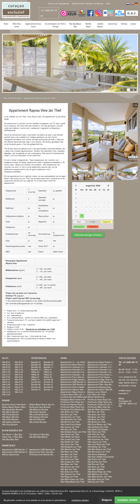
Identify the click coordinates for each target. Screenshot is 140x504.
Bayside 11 (48, 367)
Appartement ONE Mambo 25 (42, 449)
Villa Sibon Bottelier (96, 469)
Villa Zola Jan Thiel (96, 481)
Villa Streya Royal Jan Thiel (99, 471)
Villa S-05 (6, 384)
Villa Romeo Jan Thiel (69, 466)
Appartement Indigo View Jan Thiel (103, 379)
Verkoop (124, 23)
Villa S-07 (19, 384)
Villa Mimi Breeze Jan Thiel (99, 449)
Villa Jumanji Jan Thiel (70, 439)
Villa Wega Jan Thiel (69, 476)
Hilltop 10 (35, 379)
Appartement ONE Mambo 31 (15, 452)
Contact (133, 23)
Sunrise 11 (48, 389)
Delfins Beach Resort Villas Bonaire (17, 407)
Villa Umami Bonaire (38, 422)
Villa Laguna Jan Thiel (97, 441)
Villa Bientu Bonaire (10, 412)
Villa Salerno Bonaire (11, 422)
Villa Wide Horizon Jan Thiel (100, 476)
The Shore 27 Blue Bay (39, 434)
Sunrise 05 (48, 382)
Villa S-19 (19, 392)
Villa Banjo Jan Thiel (96, 417)
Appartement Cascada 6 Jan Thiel (102, 372)
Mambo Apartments (10, 454)
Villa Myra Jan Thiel (68, 454)
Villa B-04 (19, 364)
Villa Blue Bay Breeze (38, 437)
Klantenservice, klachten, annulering (87, 3)
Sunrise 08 (35, 387)
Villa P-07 (6, 379)
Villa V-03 (6, 394)
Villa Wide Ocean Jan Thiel (72, 479)
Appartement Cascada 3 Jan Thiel (102, 369)
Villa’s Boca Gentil (16, 25)
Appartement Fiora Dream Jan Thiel (103, 374)
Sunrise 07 (48, 384)
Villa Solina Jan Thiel (69, 471)
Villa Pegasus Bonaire (38, 417)
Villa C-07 (6, 374)
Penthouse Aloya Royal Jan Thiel (102, 399)
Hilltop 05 (48, 374)
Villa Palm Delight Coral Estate (101, 456)
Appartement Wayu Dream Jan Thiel (76, 392)
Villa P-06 (19, 377)
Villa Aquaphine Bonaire (12, 409)
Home (6, 23)
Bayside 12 (36, 369)
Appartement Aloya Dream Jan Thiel (103, 362)
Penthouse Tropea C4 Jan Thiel (101, 404)
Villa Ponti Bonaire (37, 419)
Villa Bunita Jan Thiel (97, 421)
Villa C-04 (19, 369)
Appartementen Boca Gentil (33, 25)
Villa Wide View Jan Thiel (98, 479)
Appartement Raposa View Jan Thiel (39, 98)
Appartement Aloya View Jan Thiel (75, 364)
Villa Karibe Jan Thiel (69, 441)
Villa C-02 (6, 369)
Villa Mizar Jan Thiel (69, 451)
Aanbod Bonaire (100, 25)
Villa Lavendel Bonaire (38, 414)
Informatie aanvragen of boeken (88, 234)
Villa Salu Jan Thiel (68, 469)
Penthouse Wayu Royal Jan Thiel (74, 407)
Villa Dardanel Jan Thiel (98, 427)
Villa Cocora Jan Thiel (69, 427)
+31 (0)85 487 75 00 (48, 13)
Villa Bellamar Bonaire (38, 409)
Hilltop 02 (35, 372)
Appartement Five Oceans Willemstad (104, 377)
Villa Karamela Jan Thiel (98, 439)
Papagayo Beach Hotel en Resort (74, 399)
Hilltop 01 (48, 369)
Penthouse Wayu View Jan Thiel (101, 407)
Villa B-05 (6, 367)
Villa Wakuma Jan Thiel (98, 474)
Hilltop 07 (35, 377)
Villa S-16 (19, 389)
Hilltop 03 (48, 372)
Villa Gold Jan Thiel (96, 434)
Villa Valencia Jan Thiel (70, 474)
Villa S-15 (6, 389)
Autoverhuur (113, 23)
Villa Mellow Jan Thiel (97, 446)
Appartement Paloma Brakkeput (74, 387)
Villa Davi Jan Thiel (68, 429)
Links (108, 3)
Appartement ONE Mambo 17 (15, 449)
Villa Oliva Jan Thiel (68, 456)
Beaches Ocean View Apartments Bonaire (20, 404)
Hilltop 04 (35, 374)
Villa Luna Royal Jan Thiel (99, 444)
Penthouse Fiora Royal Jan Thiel (74, 402)
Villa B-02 (19, 362)
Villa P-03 (19, 374)
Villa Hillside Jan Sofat (69, 436)
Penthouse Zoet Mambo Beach (42, 454)
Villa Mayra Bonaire (10, 417)
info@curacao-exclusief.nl (125, 392)
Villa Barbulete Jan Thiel (70, 419)
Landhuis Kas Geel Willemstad (73, 397)
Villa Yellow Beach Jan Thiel (72, 481)
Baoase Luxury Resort (97, 392)
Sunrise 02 (48, 379)
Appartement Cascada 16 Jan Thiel (75, 369)
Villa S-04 (19, 382)
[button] (121, 89)
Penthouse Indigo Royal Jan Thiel (102, 402)
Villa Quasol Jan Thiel (69, 461)
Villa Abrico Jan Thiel (69, 411)
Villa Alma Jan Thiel (68, 414)
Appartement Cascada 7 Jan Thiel (75, 374)
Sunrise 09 (48, 387)
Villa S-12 (19, 387)
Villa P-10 (6, 382)
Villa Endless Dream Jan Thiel (73, 431)
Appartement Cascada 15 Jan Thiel (103, 367)
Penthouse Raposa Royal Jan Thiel (75, 404)
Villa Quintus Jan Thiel (97, 461)
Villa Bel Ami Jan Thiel (70, 421)
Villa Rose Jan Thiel (96, 466)
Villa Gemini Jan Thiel (69, 434)
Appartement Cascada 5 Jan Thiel (75, 372)
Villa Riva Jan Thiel (96, 464)
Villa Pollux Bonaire (10, 419)
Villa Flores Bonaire (10, 414)
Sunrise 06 (35, 384)
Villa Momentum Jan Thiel (99, 451)
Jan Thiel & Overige (12, 98)
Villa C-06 (19, 372)
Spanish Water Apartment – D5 (101, 409)
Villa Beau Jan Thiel (96, 419)
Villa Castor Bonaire (37, 412)
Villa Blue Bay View (10, 439)
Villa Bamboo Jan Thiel (70, 417)
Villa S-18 (6, 392)
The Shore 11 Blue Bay (12, 434)
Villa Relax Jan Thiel (69, 464)
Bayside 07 (48, 364)
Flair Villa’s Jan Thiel (96, 394)
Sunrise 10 (35, 389)
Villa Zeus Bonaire (10, 424)
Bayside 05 (36, 364)
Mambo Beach (88, 25)
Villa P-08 (19, 379)
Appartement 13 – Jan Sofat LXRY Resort (78, 362)
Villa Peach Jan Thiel (69, 459)
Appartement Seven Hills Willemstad (103, 389)
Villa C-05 (6, 372)
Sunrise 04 (35, 382)
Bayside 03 (48, 362)
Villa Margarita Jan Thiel (70, 446)
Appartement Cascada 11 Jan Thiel (103, 364)
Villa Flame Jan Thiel (97, 431)
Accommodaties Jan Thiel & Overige (55, 25)
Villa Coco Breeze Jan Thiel (99, 424)
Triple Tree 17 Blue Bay (12, 437)
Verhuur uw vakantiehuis (58, 3)
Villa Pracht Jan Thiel (97, 459)
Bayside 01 (36, 362)
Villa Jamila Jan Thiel (97, 436)
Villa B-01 (6, 362)
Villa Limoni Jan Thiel (69, 444)
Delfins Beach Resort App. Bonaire (44, 404)
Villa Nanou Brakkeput (97, 454)
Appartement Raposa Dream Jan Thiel (104, 387)
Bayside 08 (36, 367)
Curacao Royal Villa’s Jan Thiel (73, 394)
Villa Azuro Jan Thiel (96, 414)
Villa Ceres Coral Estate (70, 424)
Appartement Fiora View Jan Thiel (75, 377)
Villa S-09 (6, 387)
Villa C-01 (19, 367)
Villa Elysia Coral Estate (98, 429)
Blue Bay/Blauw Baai (75, 25)
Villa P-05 (6, 377)
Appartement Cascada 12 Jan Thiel (75, 367)
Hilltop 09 (48, 377)
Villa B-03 (6, 364)
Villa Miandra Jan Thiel (70, 449)
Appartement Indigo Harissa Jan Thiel (76, 379)
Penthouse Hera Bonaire (39, 407)
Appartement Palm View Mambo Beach (46, 452)
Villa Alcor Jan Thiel (96, 411)
